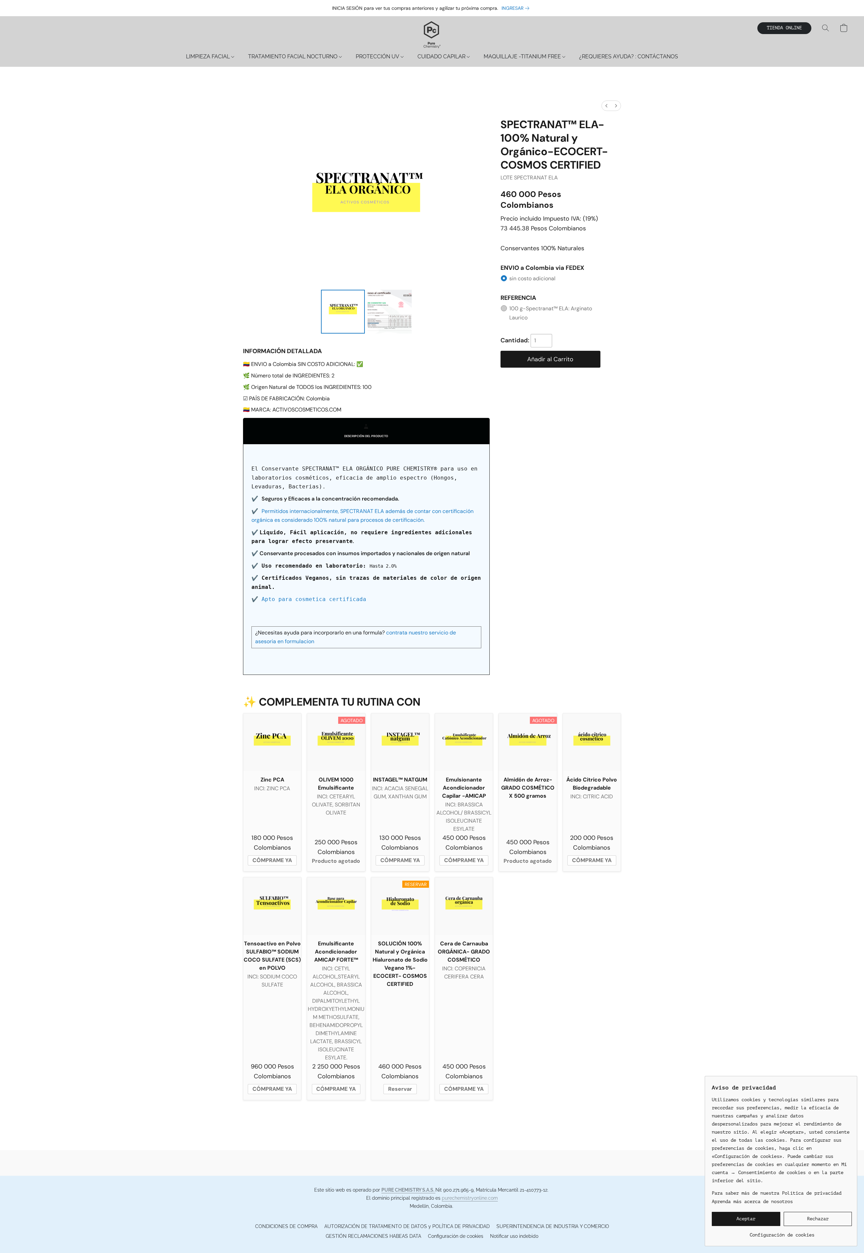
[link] (517, 8)
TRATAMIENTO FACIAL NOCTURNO (293, 56)
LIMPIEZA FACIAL (208, 56)
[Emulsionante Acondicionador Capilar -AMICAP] (464, 742)
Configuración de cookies (455, 1236)
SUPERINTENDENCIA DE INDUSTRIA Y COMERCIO (552, 1226)
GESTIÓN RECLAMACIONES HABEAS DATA (373, 1236)
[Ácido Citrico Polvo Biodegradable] (592, 742)
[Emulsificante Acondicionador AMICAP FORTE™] (336, 906)
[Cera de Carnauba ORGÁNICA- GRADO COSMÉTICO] (464, 906)
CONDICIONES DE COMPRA (286, 1226)
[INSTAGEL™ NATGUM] (400, 742)
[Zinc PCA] (272, 742)
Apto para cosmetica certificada (314, 599)
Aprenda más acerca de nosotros (752, 1201)
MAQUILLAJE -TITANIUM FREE (523, 56)
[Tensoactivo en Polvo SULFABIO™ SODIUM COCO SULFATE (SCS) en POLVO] (272, 906)
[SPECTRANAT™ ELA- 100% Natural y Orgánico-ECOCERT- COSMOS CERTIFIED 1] (389, 312)
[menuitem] (606, 106)
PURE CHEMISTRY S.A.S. (408, 1190)
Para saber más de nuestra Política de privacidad (776, 1193)
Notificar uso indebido (514, 1236)
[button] (432, 34)
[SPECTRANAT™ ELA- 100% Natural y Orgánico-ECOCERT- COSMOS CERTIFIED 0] (343, 312)
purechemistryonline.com (470, 1198)
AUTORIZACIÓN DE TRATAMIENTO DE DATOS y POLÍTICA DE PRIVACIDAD (407, 1226)
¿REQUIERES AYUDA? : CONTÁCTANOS (628, 56)
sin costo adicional (532, 278)
